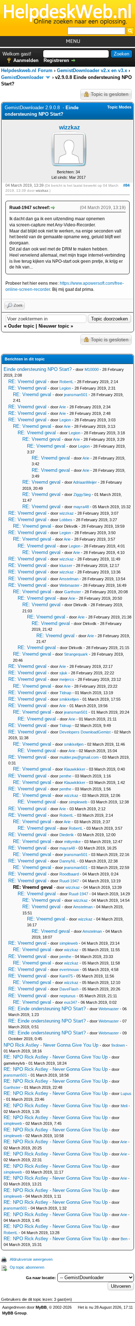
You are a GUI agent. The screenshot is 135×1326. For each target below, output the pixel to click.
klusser (65, 565)
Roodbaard (69, 874)
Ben (124, 1239)
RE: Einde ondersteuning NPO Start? (47, 1008)
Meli (124, 1106)
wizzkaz (69, 127)
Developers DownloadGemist (85, 732)
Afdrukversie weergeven (31, 1259)
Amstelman (68, 579)
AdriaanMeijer (85, 482)
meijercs (66, 679)
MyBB (41, 1307)
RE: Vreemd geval (27, 381)
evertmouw (69, 969)
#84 (126, 185)
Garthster (72, 592)
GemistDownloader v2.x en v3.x (92, 70)
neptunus (67, 996)
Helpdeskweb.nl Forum (27, 70)
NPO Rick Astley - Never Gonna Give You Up (51, 1045)
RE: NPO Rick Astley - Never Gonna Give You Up (56, 1057)
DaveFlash (68, 989)
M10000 (92, 369)
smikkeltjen (69, 699)
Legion (65, 388)
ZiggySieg (82, 494)
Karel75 (66, 976)
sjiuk (63, 673)
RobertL (66, 382)
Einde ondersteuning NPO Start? (38, 369)
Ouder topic (21, 326)
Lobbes (65, 520)
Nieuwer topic (54, 326)
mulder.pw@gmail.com (79, 757)
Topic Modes (119, 107)
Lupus (126, 1093)
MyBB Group (14, 1313)
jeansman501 (75, 395)
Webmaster (69, 585)
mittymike (72, 841)
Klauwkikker (74, 769)
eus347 (70, 1002)
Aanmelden (26, 60)
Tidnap (65, 693)
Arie (62, 407)
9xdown (118, 1045)
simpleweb (78, 802)
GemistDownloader (22, 77)
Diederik (66, 835)
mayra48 (81, 507)
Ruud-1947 (69, 881)
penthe (65, 776)
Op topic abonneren (27, 1267)
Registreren (56, 60)
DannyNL (67, 861)
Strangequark (76, 654)
